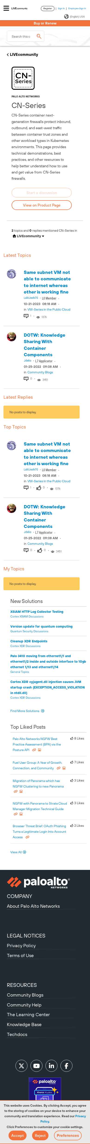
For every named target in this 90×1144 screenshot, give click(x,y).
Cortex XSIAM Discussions (27, 616)
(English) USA (77, 16)
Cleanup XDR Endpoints (28, 641)
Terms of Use (20, 955)
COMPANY (19, 896)
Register (47, 8)
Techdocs (17, 1034)
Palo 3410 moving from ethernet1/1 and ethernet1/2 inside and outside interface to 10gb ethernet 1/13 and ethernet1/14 (48, 661)
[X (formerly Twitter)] (21, 1066)
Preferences (68, 1135)
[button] (18, 1135)
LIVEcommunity (24, 54)
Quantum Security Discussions (29, 631)
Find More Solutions (25, 711)
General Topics (19, 672)
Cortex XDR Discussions (25, 646)
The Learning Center (28, 1014)
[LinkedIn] (51, 1066)
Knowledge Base (24, 1024)
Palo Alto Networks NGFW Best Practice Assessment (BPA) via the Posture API (37, 744)
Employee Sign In (77, 8)
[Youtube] (36, 1066)
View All (16, 852)
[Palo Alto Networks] (45, 882)
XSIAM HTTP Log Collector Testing (36, 612)
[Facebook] (66, 1066)
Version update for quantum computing (41, 626)
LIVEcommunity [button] (28, 236)
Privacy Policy (21, 945)
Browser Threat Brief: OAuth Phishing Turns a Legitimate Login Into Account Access (39, 831)
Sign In (61, 8)
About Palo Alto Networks (33, 906)
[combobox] (25, 36)
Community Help (24, 1004)
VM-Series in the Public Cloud (48, 309)
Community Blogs (40, 372)
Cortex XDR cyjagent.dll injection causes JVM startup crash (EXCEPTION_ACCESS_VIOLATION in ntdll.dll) (47, 687)
